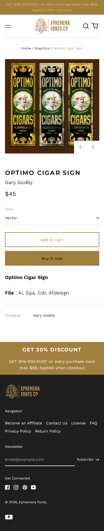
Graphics (42, 48)
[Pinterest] (24, 487)
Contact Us (56, 423)
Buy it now (52, 258)
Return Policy (47, 431)
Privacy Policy (18, 431)
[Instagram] (16, 487)
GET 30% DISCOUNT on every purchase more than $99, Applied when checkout (52, 7)
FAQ (93, 423)
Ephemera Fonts (32, 502)
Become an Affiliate (23, 423)
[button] (86, 26)
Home (26, 48)
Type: (9, 209)
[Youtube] (33, 487)
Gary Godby (19, 182)
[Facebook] (7, 487)
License (78, 423)
